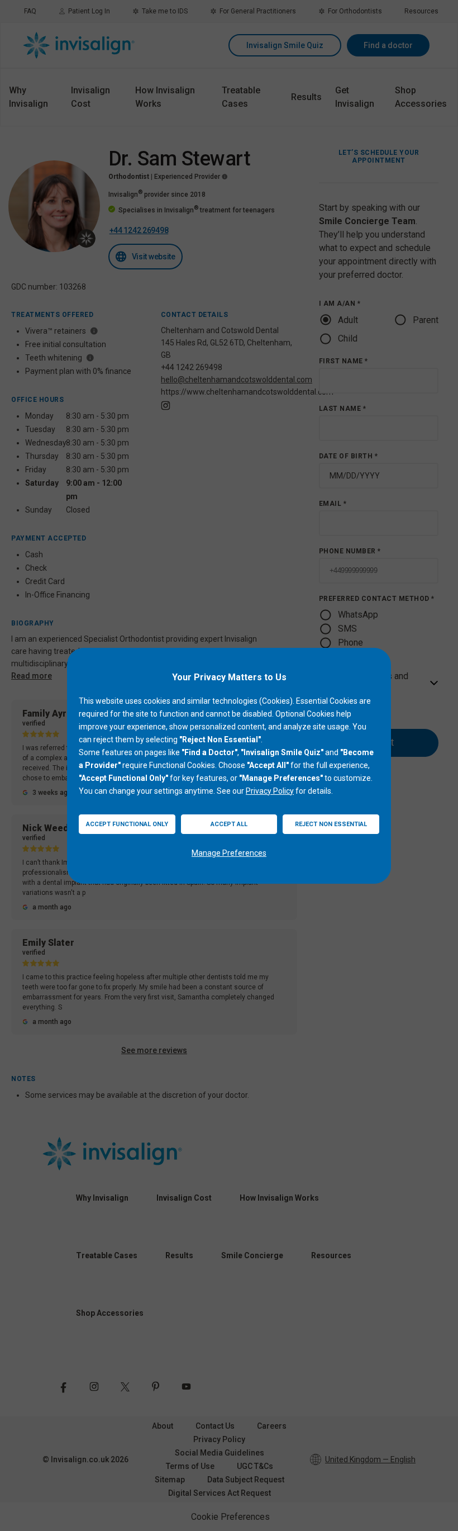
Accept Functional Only (127, 824)
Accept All (229, 824)
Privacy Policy (270, 790)
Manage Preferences (229, 853)
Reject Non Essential (331, 824)
